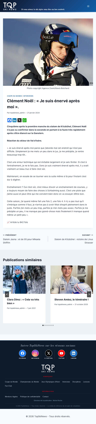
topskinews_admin (17, 113)
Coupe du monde (14, 96)
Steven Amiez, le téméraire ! (71, 299)
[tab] (43, 325)
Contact (45, 397)
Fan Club (8, 386)
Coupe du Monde (11, 382)
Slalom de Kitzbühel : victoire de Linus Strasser (73, 239)
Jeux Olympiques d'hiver (50, 382)
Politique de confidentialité (30, 397)
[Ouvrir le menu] (88, 6)
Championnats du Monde (29, 382)
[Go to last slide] (7, 294)
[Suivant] (89, 294)
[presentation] (24, 279)
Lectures (86, 382)
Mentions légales (11, 397)
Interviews (28, 96)
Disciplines (76, 382)
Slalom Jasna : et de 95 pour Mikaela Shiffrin (21, 239)
